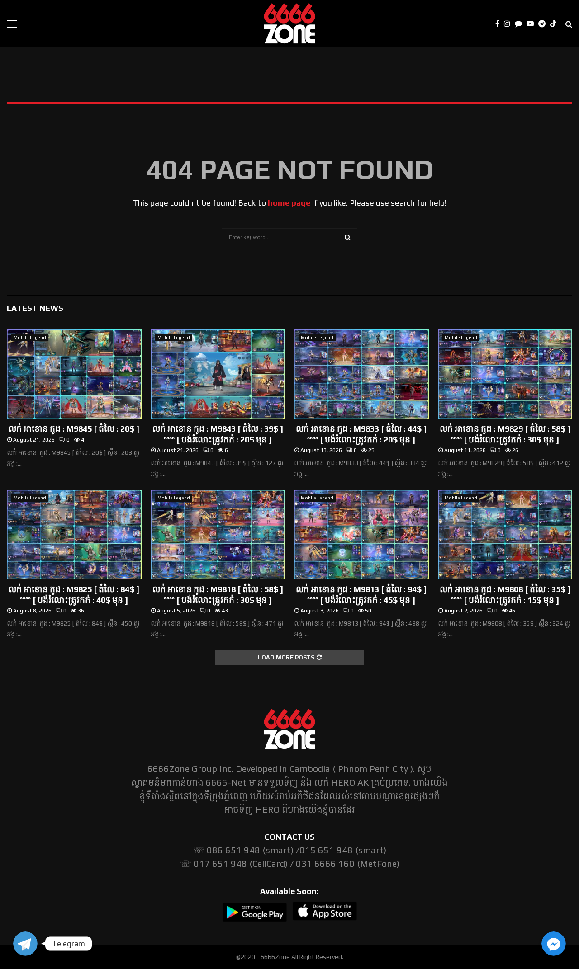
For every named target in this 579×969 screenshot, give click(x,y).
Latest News (35, 308)
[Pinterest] (521, 24)
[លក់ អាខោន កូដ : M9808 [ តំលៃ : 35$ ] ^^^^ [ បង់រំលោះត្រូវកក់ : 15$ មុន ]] (505, 534)
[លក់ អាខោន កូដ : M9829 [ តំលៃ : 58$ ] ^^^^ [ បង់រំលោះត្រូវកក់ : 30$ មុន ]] (505, 374)
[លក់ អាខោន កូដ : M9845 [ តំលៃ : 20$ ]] (74, 374)
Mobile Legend (30, 337)
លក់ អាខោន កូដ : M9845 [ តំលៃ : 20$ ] (74, 428)
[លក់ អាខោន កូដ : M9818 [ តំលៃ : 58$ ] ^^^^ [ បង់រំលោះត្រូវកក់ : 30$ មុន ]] (218, 534)
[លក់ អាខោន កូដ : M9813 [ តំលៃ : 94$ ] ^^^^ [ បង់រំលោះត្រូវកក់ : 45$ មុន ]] (361, 534)
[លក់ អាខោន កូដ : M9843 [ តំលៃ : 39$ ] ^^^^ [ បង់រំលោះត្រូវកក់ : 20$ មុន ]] (218, 374)
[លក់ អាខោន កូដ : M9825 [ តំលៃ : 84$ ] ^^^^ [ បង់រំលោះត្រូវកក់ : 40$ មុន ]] (74, 534)
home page (289, 202)
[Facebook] (499, 24)
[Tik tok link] (555, 24)
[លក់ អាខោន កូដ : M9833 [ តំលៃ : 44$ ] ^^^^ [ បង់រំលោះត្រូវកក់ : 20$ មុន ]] (361, 374)
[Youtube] (532, 24)
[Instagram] (509, 24)
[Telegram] (544, 24)
